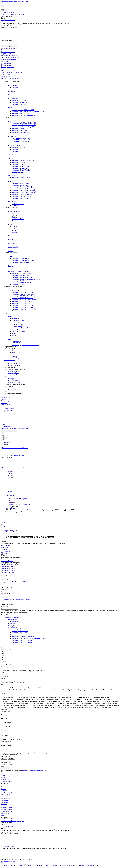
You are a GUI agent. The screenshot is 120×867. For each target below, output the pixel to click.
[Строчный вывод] (2, 574)
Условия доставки (7, 809)
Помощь (4, 804)
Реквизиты (8, 410)
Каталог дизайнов (7, 792)
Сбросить (11, 758)
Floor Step (11, 623)
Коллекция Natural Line (20, 631)
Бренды (3, 779)
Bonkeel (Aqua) (13, 619)
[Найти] (5, 10)
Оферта (3, 863)
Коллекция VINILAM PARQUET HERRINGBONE (28, 638)
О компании (5, 787)
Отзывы (3, 789)
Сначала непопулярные (9, 566)
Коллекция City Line (19, 629)
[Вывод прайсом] (3, 574)
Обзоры (3, 815)
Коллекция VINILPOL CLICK (22, 640)
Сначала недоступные (8, 570)
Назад (11, 473)
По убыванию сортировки (10, 564)
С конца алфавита (7, 561)
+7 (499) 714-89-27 (7, 12)
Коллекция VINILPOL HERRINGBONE (25, 642)
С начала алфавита (7, 559)
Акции (3, 777)
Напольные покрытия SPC (13, 618)
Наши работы (9, 408)
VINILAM (11, 634)
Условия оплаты (6, 808)
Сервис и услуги (6, 781)
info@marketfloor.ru (8, 20)
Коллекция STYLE (18, 621)
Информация (5, 794)
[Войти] (1, 462)
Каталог (3, 776)
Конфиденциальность (8, 861)
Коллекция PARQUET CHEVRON (23, 636)
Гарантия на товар (7, 811)
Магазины (7, 412)
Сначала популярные (8, 568)
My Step (11, 625)
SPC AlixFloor (13, 627)
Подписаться (5, 768)
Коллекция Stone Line (19, 633)
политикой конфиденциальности (33, 770)
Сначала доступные (7, 572)
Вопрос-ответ (5, 813)
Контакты (4, 791)
